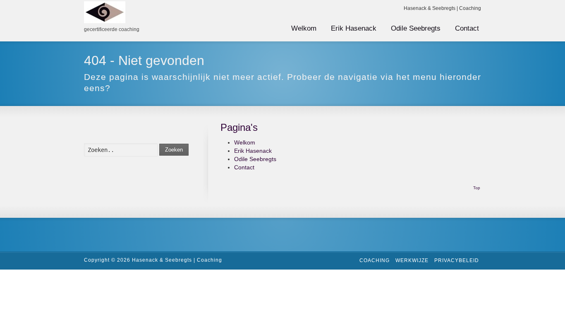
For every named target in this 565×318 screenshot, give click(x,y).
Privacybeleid (456, 260)
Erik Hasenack (353, 28)
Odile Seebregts (416, 28)
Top (476, 188)
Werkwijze (412, 260)
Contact (467, 28)
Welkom (303, 28)
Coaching (374, 260)
